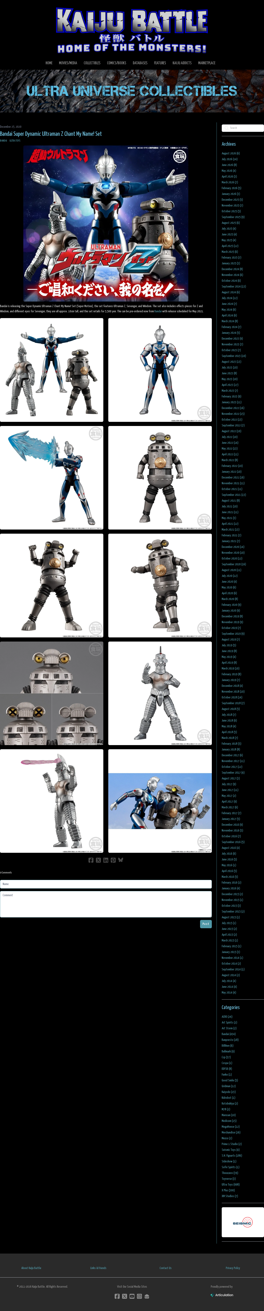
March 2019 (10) (230, 668)
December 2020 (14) (233, 547)
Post (206, 924)
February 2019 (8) (231, 674)
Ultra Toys (14, 141)
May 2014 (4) (229, 992)
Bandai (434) (229, 1034)
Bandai (3, 141)
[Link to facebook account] (117, 1296)
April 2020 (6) (229, 593)
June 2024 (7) (229, 303)
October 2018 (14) (232, 697)
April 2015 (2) (229, 934)
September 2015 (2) (233, 911)
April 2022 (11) (230, 454)
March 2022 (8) (230, 460)
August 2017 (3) (231, 778)
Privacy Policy (233, 1268)
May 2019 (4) (229, 656)
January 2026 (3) (231, 194)
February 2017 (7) (231, 813)
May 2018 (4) (229, 726)
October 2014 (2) (231, 963)
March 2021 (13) (230, 529)
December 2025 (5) (232, 199)
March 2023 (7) (230, 390)
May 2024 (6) (229, 309)
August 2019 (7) (231, 639)
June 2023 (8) (229, 373)
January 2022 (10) (232, 471)
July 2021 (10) (230, 506)
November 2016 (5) (232, 830)
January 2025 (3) (231, 263)
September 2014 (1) (233, 969)
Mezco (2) (227, 1138)
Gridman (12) (229, 1086)
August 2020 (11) (231, 570)
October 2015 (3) (231, 905)
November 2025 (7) (232, 205)
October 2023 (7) (231, 350)
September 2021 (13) (234, 494)
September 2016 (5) (233, 842)
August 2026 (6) (231, 153)
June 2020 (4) (229, 581)
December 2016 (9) (232, 824)
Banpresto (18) (230, 1039)
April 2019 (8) (229, 662)
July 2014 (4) (229, 981)
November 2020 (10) (233, 552)
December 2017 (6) (232, 755)
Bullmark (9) (228, 1051)
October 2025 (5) (231, 211)
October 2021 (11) (232, 489)
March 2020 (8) (230, 599)
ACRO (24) (227, 1016)
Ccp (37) (226, 1057)
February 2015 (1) (231, 946)
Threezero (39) (230, 1173)
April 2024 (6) (229, 315)
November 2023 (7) (232, 344)
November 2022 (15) (233, 413)
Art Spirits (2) (229, 1022)
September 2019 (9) (233, 633)
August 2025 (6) (231, 222)
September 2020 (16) (234, 564)
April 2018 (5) (229, 732)
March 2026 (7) (230, 182)
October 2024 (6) (231, 280)
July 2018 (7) (229, 714)
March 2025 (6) (230, 251)
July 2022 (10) (230, 437)
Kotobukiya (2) (230, 1103)
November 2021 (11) (233, 483)
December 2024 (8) (232, 269)
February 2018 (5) (231, 743)
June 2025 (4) (229, 234)
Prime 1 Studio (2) (232, 1144)
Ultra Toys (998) (231, 1184)
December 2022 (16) (233, 408)
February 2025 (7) (231, 257)
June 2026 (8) (229, 165)
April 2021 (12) (230, 523)
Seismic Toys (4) (231, 1149)
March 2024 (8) (230, 321)
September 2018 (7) (233, 703)
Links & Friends (98, 1268)
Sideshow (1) (229, 1161)
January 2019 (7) (231, 680)
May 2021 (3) (229, 518)
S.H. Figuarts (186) (232, 1155)
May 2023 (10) (230, 379)
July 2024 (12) (230, 298)
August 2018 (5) (231, 709)
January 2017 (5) (231, 819)
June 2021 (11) (230, 512)
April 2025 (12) (230, 246)
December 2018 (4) (232, 685)
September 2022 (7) (233, 425)
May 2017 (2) (229, 795)
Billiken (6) (227, 1045)
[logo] (132, 30)
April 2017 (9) (229, 801)
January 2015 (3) (231, 952)
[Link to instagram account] (139, 1296)
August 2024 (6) (231, 292)
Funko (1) (227, 1074)
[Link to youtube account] (132, 1296)
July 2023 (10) (230, 367)
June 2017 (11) (230, 790)
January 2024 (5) (231, 332)
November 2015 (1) (232, 900)
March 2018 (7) (230, 738)
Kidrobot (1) (228, 1097)
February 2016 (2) (231, 882)
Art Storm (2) (229, 1028)
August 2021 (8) (231, 500)
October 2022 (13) (232, 419)
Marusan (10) (229, 1115)
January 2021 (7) (231, 541)
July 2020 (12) (230, 575)
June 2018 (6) (229, 720)
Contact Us (166, 1268)
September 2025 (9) (233, 217)
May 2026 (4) (229, 170)
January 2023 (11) (232, 402)
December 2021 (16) (233, 477)
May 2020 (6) (229, 587)
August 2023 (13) (231, 361)
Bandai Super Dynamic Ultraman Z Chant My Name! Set (51, 134)
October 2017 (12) (232, 766)
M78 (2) (226, 1109)
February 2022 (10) (232, 466)
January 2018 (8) (231, 749)
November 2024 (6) (232, 275)
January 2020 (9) (231, 610)
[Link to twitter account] (124, 1296)
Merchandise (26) (231, 1132)
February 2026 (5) (231, 188)
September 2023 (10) (234, 356)
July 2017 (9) (229, 784)
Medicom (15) (229, 1121)
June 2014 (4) (229, 986)
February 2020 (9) (231, 604)
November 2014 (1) (232, 957)
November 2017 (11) (233, 761)
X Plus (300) (228, 1190)
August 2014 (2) (231, 975)
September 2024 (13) (234, 286)
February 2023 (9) (231, 396)
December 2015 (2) (232, 894)
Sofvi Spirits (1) (230, 1167)
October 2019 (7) (231, 628)
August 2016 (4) (231, 847)
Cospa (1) (227, 1063)
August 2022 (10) (231, 431)
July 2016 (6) (229, 853)
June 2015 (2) (229, 928)
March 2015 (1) (230, 940)
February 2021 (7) (231, 535)
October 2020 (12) (232, 558)
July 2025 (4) (229, 228)
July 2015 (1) (229, 923)
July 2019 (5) (229, 645)
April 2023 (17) (230, 385)
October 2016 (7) (231, 836)
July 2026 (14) (230, 159)
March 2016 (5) (230, 876)
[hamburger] (8, 6)
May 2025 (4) (229, 240)
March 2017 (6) (230, 807)
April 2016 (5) (229, 871)
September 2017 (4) (233, 772)
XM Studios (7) (230, 1196)
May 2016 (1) (229, 865)
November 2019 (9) (232, 622)
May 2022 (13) (230, 448)
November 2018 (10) (233, 691)
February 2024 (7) (231, 327)
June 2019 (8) (229, 651)
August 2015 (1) (231, 917)
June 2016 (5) (229, 859)
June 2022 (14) (230, 442)
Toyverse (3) (229, 1178)
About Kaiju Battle (31, 1268)
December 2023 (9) (232, 338)
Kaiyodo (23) (229, 1092)
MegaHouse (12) (231, 1126)
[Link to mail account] (146, 1296)
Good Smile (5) (230, 1080)
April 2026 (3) (229, 176)
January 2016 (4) (231, 888)
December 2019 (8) (232, 616)
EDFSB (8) (227, 1068)
